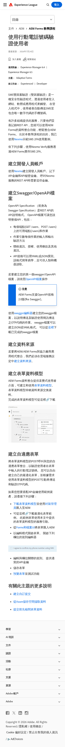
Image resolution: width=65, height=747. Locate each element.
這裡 (51, 327)
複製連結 (31, 59)
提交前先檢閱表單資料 (27, 609)
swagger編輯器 (23, 313)
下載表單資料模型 (24, 504)
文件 (11, 28)
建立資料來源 (22, 361)
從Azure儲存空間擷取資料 (29, 601)
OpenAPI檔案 (34, 279)
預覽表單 (19, 573)
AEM (21, 28)
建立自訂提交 (22, 594)
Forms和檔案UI (25, 527)
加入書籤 (16, 59)
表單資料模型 (43, 385)
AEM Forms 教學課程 (42, 28)
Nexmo (18, 139)
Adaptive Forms (24, 77)
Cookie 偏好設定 (16, 732)
